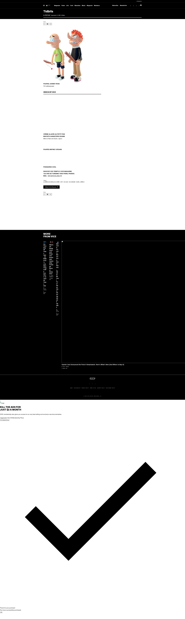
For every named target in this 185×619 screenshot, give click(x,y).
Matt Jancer (66, 366)
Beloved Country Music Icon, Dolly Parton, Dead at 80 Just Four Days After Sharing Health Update (57, 275)
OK (1, 612)
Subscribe (115, 5)
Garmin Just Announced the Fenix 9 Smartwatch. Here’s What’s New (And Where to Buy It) (93, 364)
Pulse (63, 5)
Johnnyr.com (50, 86)
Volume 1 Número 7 (80, 181)
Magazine (57, 5)
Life (67, 5)
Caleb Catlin (44, 289)
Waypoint (90, 5)
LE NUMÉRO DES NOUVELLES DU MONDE (51, 181)
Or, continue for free (5, 420)
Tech (71, 5)
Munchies (77, 5)
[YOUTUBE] (97, 383)
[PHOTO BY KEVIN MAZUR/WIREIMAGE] (44, 242)
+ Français (139, 1)
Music (83, 5)
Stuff (61, 181)
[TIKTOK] (94, 383)
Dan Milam (57, 311)
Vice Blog (66, 181)
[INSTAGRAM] (91, 383)
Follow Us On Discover (51, 187)
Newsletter (123, 5)
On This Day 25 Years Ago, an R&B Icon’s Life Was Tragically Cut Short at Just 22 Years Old (44, 265)
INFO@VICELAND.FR (55, 176)
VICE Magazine (72, 181)
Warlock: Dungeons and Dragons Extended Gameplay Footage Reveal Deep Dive (51, 259)
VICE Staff (47, 15)
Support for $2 (4, 418)
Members (97, 5)
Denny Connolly (51, 276)
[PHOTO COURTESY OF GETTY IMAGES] (57, 241)
